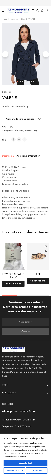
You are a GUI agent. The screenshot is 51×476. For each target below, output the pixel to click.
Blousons (6, 91)
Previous (5, 54)
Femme (28, 130)
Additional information (28, 155)
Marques (14, 19)
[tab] (8, 156)
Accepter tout (25, 462)
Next (46, 54)
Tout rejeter (36, 470)
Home (4, 19)
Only (23, 19)
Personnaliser (13, 470)
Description (8, 155)
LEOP (38, 274)
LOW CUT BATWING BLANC (13, 275)
